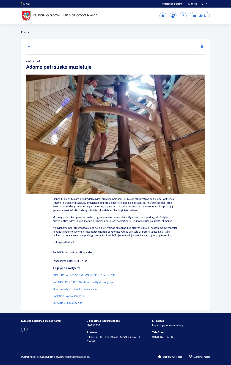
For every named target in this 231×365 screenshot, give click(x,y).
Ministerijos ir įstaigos (173, 4)
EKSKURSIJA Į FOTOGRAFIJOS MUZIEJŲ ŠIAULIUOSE (84, 275)
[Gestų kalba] (173, 15)
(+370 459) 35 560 (163, 337)
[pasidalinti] (29, 46)
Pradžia (25, 32)
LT (203, 4)
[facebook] (24, 329)
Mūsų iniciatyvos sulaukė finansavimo (75, 289)
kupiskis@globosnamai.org (168, 325)
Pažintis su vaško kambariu (69, 296)
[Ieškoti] (183, 15)
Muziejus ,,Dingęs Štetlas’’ (68, 302)
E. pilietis (192, 4)
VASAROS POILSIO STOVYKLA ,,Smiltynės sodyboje (83, 282)
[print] (202, 46)
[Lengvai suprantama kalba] (163, 15)
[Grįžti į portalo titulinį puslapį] (26, 4)
